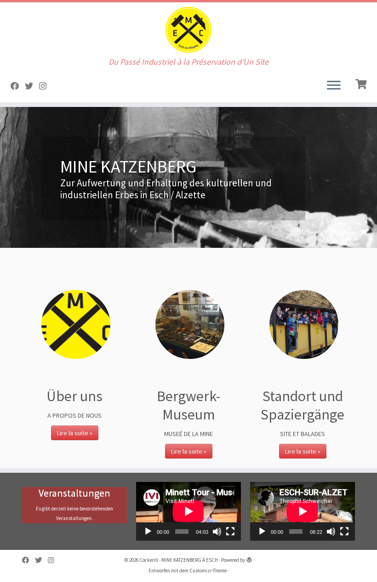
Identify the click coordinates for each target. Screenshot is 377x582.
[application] (188, 511)
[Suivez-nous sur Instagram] (45, 86)
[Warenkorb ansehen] (362, 83)
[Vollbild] (230, 531)
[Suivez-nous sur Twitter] (32, 86)
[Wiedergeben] (148, 531)
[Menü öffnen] (334, 86)
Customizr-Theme (208, 570)
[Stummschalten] (217, 531)
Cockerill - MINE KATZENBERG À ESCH (178, 560)
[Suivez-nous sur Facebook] (18, 86)
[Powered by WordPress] (249, 558)
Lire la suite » (74, 433)
